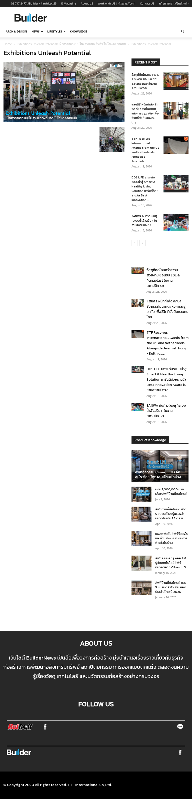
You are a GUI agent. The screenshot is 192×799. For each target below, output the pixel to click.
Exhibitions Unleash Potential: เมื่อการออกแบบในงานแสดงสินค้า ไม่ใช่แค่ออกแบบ (71, 44)
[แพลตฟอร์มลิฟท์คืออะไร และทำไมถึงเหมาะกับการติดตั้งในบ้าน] (142, 538)
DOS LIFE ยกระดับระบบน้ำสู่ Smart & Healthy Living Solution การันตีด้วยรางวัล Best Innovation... (145, 188)
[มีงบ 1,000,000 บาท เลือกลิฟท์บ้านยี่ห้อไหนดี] (142, 494)
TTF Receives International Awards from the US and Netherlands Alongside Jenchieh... (145, 149)
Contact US (147, 3)
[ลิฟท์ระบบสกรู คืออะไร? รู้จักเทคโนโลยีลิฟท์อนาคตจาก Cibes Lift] (142, 563)
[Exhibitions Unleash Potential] (64, 121)
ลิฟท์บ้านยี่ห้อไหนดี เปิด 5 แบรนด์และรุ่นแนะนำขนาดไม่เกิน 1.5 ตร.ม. (170, 514)
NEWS (36, 31)
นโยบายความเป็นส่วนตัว (173, 3)
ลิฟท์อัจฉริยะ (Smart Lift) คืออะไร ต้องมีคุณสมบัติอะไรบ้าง (158, 474)
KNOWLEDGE (78, 31)
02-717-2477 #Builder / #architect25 (33, 3)
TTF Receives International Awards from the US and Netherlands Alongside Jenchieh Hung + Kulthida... (167, 343)
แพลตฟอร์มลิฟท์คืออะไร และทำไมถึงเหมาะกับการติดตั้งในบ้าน (171, 538)
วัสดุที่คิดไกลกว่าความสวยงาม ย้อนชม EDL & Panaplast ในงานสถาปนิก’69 (146, 81)
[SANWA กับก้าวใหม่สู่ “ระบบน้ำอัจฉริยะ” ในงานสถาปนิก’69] (176, 222)
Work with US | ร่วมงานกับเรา (116, 3)
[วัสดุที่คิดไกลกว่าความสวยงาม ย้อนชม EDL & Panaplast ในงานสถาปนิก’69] (176, 81)
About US (87, 3)
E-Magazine (68, 3)
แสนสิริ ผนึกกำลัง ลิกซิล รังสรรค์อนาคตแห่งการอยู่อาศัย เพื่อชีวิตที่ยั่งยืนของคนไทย (145, 113)
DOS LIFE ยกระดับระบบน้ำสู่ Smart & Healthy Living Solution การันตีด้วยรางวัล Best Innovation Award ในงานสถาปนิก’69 (166, 379)
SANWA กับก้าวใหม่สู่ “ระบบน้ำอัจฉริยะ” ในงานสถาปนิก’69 (144, 220)
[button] (182, 31)
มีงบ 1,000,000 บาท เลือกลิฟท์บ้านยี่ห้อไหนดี (171, 491)
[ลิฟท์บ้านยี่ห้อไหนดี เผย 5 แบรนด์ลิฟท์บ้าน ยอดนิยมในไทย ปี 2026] (142, 587)
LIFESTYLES (54, 31)
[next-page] (143, 243)
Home (8, 44)
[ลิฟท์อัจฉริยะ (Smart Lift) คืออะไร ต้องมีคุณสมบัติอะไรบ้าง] (160, 466)
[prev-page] (135, 243)
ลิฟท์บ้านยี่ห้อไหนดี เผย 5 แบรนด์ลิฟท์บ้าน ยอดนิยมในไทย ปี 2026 (170, 587)
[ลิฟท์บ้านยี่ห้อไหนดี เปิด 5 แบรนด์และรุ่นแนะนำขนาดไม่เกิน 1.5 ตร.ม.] (142, 514)
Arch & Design (16, 31)
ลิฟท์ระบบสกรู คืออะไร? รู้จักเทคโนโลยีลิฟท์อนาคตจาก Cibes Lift (170, 563)
